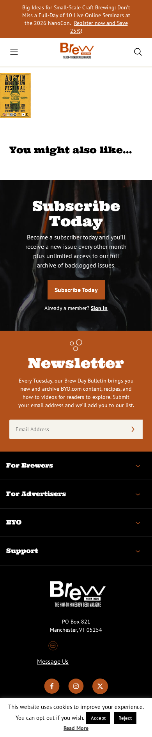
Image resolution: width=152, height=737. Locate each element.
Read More (76, 728)
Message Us (53, 661)
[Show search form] (138, 52)
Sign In (99, 308)
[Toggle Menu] (14, 52)
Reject (125, 718)
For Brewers (29, 465)
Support (22, 551)
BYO (13, 522)
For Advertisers (36, 494)
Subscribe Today (76, 290)
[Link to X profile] (100, 692)
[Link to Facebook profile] (52, 692)
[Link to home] (76, 52)
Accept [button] (98, 718)
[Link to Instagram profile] (76, 692)
